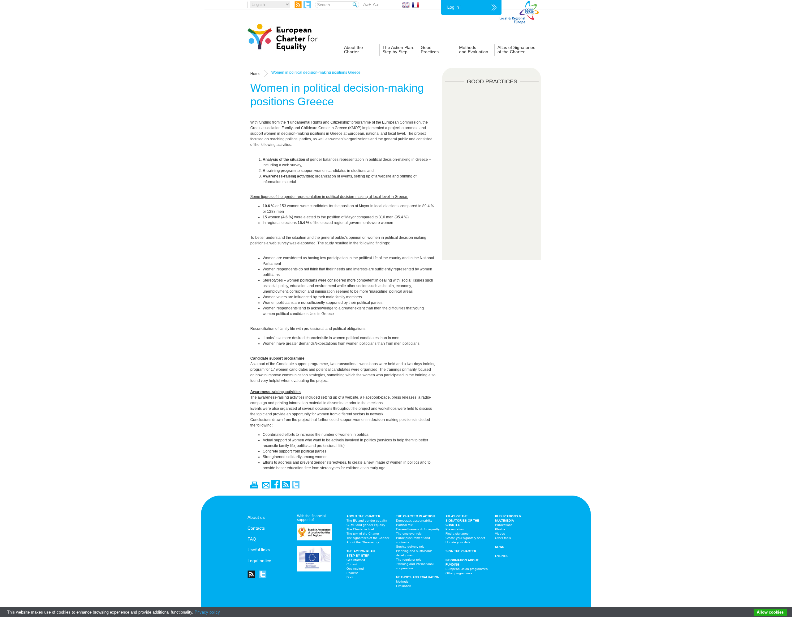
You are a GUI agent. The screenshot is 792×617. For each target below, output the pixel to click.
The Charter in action (415, 516)
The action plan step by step (360, 553)
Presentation (455, 529)
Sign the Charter (461, 551)
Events (501, 556)
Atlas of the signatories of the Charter (462, 520)
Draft (349, 577)
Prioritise (352, 573)
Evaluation (403, 586)
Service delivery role (410, 546)
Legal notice (259, 560)
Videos (500, 533)
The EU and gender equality (366, 520)
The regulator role (408, 559)
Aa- (376, 4)
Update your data (458, 542)
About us (256, 517)
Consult (351, 564)
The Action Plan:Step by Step (398, 49)
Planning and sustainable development (414, 553)
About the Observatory (362, 542)
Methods (402, 581)
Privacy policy (207, 612)
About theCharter (353, 49)
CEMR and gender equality (365, 525)
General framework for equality (418, 529)
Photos (500, 529)
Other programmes (459, 573)
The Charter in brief (360, 529)
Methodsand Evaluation (473, 49)
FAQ (252, 538)
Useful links (259, 549)
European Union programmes (467, 569)
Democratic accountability (414, 520)
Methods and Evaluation (417, 577)
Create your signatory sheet (465, 538)
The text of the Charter (362, 533)
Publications (503, 525)
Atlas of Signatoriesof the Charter (516, 49)
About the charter (363, 516)
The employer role (409, 533)
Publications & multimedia (508, 518)
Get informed (355, 560)
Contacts (256, 528)
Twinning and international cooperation (414, 566)
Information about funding (462, 562)
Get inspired (355, 568)
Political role (404, 525)
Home (255, 74)
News (499, 547)
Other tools (503, 538)
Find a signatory (457, 533)
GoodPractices (430, 49)
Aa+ (367, 4)
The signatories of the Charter (367, 538)
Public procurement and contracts (413, 540)
